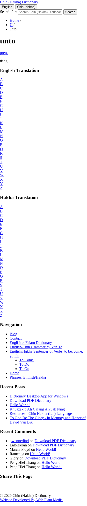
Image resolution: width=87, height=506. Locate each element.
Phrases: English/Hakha (28, 377)
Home (14, 20)
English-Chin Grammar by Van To (36, 347)
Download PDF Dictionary (30, 400)
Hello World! (20, 405)
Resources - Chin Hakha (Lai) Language (41, 413)
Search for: (8, 12)
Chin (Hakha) (26, 7)
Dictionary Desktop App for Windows (39, 396)
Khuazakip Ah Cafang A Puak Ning (37, 409)
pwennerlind (19, 441)
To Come (26, 360)
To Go (24, 369)
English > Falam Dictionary (31, 343)
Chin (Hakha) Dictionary (19, 2)
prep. (4, 53)
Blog (13, 334)
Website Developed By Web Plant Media (31, 500)
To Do (24, 364)
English (7, 7)
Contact (16, 338)
